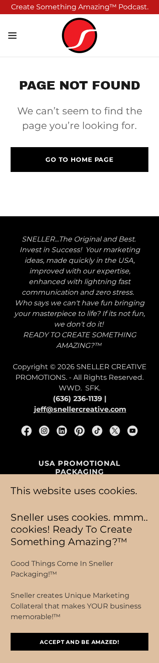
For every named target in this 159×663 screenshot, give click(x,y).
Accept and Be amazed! (79, 642)
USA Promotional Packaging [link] (79, 467)
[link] (79, 35)
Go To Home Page (79, 160)
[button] (15, 35)
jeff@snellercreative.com (80, 409)
